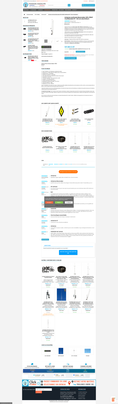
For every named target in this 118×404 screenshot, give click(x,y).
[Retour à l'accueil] (24, 14)
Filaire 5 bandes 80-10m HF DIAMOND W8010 (47, 147)
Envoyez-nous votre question (68, 251)
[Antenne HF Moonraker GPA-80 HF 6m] (46, 41)
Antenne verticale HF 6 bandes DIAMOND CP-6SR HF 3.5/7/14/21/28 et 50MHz (89, 148)
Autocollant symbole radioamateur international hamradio (61, 120)
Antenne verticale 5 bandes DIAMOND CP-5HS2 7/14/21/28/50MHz (75, 147)
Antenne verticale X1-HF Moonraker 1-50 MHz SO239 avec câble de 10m (75, 303)
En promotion (27, 54)
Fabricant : (43, 49)
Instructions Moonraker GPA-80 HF (49, 64)
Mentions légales (81, 395)
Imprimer (68, 24)
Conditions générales (82, 392)
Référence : (43, 50)
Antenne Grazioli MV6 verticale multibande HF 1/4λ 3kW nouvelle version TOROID (61, 303)
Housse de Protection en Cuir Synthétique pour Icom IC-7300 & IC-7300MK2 (33, 40)
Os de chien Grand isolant (89, 119)
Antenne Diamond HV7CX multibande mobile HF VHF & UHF (48, 331)
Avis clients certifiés (82, 393)
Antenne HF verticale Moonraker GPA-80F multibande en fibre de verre (47, 120)
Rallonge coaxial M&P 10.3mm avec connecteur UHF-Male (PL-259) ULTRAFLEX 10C (61, 148)
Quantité (66, 51)
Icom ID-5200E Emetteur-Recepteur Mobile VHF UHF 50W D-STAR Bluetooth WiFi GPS (33, 47)
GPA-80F (79, 37)
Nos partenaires (81, 396)
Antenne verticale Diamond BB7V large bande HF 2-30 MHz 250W (48, 303)
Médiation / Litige (81, 398)
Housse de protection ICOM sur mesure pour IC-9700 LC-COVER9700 (33, 28)
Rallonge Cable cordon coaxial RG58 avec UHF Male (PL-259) (75, 120)
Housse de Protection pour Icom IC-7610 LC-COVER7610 (33, 34)
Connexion (85, 1)
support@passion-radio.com (69, 398)
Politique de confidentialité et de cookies (64, 205)
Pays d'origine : (44, 54)
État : (42, 52)
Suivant (61, 41)
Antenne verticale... (32, 20)
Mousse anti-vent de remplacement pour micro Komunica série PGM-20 (33, 58)
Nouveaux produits (29, 25)
